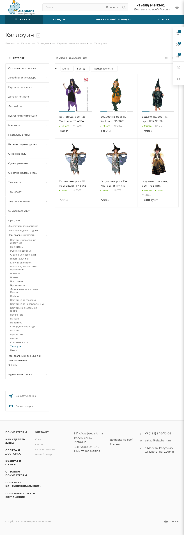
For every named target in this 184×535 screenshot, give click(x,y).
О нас (38, 439)
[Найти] (123, 7)
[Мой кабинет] (177, 8)
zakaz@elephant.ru (158, 440)
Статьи (39, 444)
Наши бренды (43, 454)
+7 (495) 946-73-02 (151, 5)
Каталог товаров (45, 449)
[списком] (171, 58)
